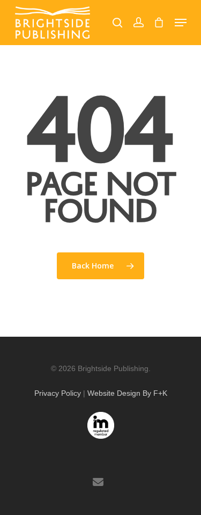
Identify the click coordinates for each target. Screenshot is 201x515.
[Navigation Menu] (181, 22)
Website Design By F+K (127, 393)
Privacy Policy (57, 393)
